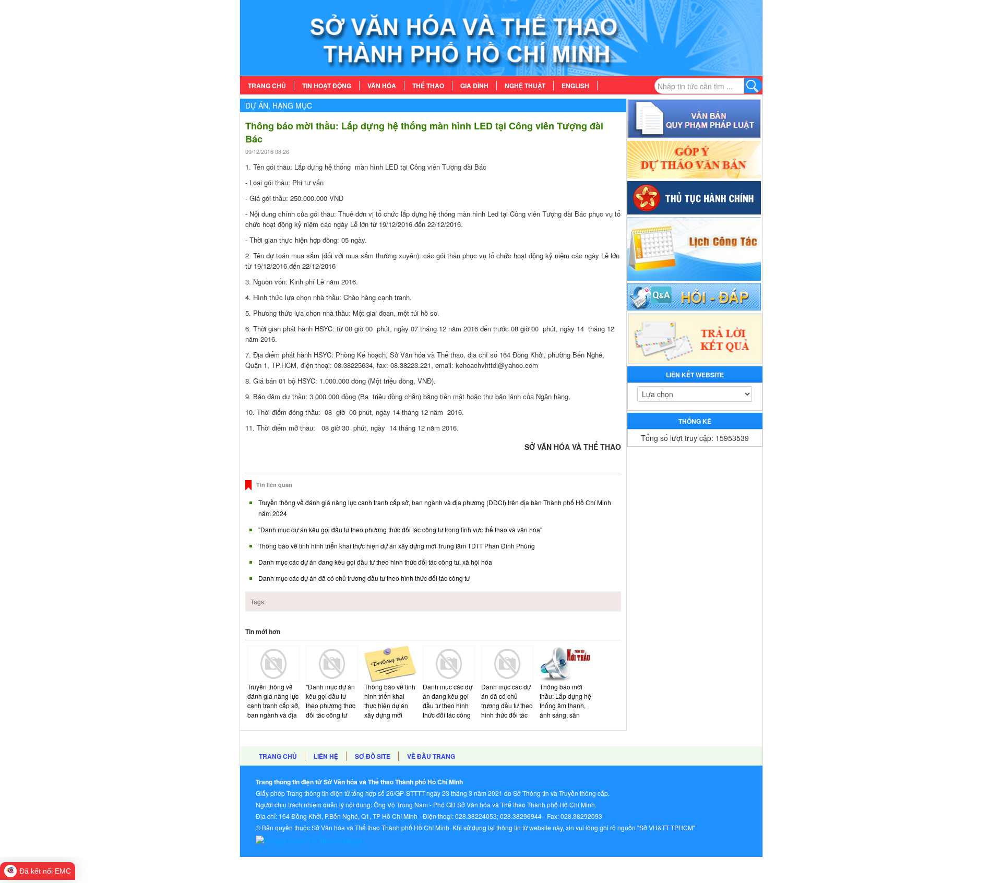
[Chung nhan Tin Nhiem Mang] (309, 839)
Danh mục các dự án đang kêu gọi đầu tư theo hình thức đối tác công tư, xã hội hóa (375, 561)
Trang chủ (278, 756)
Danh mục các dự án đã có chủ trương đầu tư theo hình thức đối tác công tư (364, 578)
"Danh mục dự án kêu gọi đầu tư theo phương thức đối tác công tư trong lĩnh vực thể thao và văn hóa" (400, 529)
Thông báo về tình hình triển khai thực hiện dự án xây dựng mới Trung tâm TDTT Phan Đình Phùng (396, 545)
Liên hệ (326, 756)
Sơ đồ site (372, 756)
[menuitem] (267, 85)
